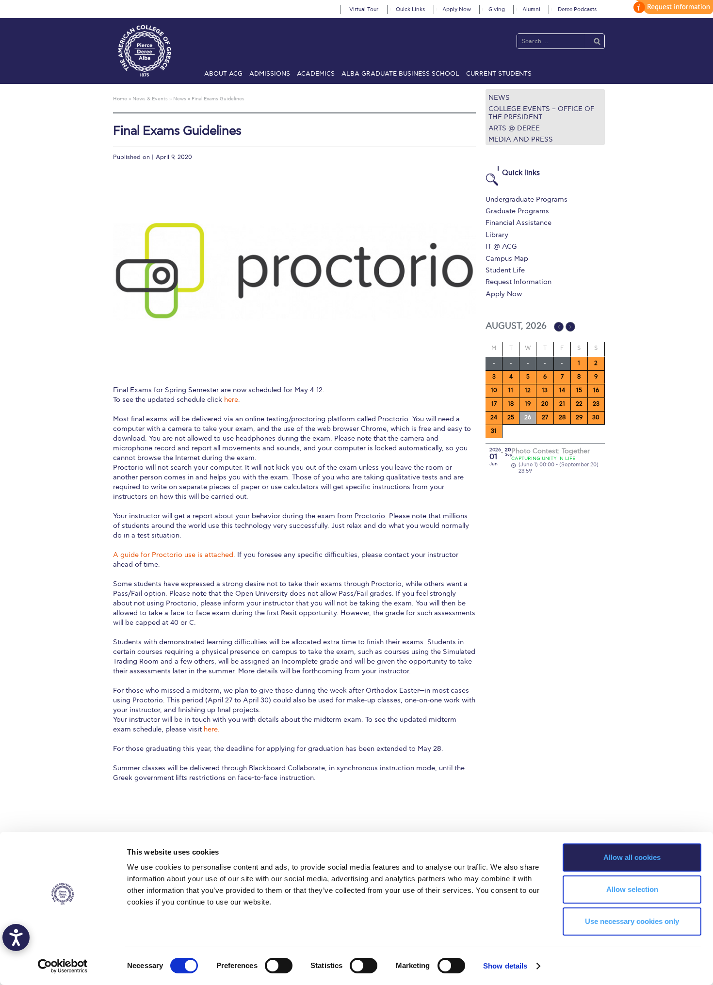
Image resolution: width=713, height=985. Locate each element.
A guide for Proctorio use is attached (173, 555)
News (499, 98)
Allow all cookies (632, 857)
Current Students (499, 74)
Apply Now (456, 9)
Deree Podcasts (577, 9)
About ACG (223, 74)
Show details (505, 966)
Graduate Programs (517, 211)
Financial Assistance (518, 223)
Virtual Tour (363, 9)
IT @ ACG (501, 246)
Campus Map (507, 258)
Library (497, 235)
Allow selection (632, 889)
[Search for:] (551, 41)
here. (212, 729)
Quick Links (410, 9)
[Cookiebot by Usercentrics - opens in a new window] (62, 966)
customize (672, 7)
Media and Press (520, 139)
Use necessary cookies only (632, 921)
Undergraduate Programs (526, 199)
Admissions (269, 74)
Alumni (531, 9)
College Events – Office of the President (541, 113)
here (231, 400)
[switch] (278, 965)
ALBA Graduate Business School (400, 74)
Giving (496, 9)
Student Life (505, 270)
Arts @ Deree (514, 128)
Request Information (518, 282)
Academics (316, 74)
